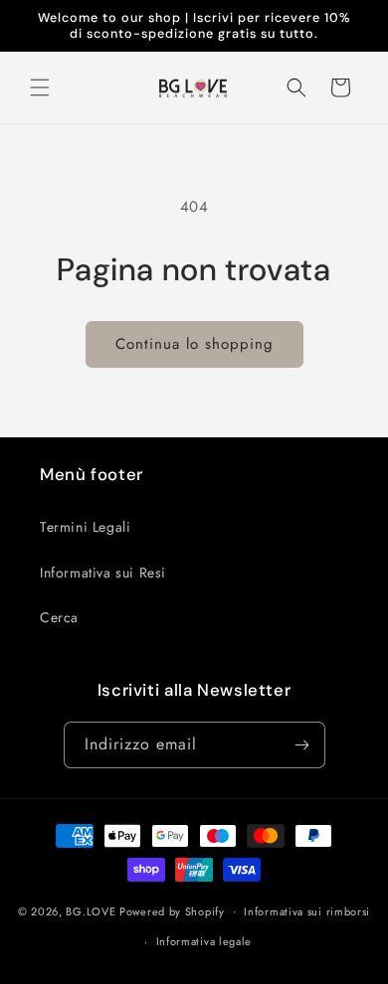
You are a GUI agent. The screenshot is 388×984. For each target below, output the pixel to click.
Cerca (59, 617)
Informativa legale (204, 941)
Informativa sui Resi (103, 572)
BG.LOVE (90, 910)
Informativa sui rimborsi (307, 911)
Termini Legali (85, 527)
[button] (40, 87)
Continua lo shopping (194, 344)
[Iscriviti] (302, 745)
